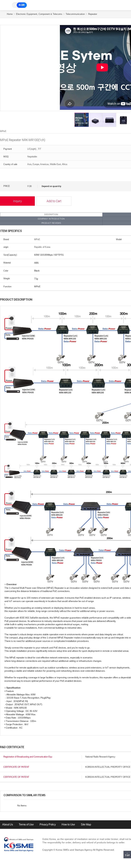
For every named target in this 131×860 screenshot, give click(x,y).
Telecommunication (75, 14)
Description (51, 214)
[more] (48, 795)
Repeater (92, 14)
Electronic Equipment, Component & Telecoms (39, 14)
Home (10, 14)
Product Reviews (51, 223)
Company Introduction (51, 219)
